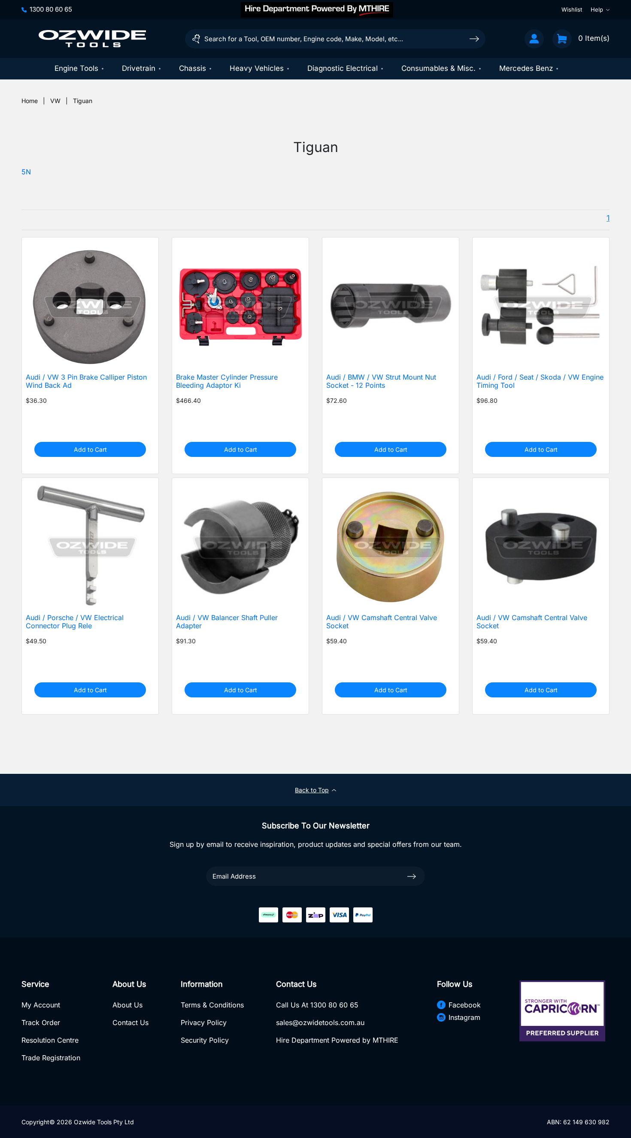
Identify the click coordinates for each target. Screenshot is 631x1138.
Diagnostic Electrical (342, 68)
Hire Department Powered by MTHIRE (337, 1040)
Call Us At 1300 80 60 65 (317, 1005)
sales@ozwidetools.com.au (320, 1022)
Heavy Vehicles (257, 68)
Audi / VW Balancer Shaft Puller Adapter (227, 622)
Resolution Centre (50, 1040)
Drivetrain (138, 68)
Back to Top (312, 790)
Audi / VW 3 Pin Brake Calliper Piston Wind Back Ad (86, 381)
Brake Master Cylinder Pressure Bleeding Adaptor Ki (227, 381)
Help (597, 9)
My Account (40, 1005)
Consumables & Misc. (438, 68)
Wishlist (571, 9)
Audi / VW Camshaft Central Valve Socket (381, 622)
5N (26, 172)
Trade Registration (50, 1057)
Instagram (464, 1017)
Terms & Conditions (212, 1005)
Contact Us (130, 1022)
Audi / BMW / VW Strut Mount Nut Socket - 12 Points (381, 381)
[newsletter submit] (412, 876)
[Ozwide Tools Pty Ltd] (92, 38)
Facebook (465, 1005)
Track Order (40, 1022)
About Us (127, 1005)
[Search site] (474, 38)
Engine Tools (76, 68)
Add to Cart (90, 449)
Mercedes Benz (526, 68)
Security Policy (205, 1040)
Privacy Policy (204, 1022)
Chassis (192, 68)
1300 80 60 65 (51, 9)
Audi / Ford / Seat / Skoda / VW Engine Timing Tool (540, 381)
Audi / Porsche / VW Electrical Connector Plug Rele (75, 622)
